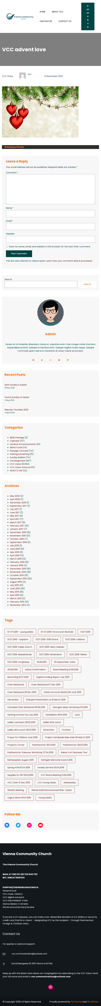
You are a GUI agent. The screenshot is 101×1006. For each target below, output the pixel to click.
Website (10, 233)
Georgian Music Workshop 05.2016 (70, 707)
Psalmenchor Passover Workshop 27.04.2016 (30, 752)
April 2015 (15, 595)
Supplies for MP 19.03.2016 (20, 775)
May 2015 (14, 591)
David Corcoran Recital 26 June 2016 (62, 692)
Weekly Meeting (15, 790)
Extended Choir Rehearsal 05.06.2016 (26, 707)
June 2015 (15, 588)
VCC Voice (7, 76)
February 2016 (17, 562)
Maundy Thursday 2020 (16, 409)
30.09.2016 (12, 669)
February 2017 (17, 525)
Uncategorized (17, 460)
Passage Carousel (19, 450)
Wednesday (70, 782)
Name (10, 208)
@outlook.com (39, 953)
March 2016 (16, 558)
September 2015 (18, 578)
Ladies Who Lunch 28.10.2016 (21, 729)
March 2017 (16, 522)
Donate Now (88, 16)
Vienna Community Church (27, 853)
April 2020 (15, 499)
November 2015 (18, 572)
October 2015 (17, 575)
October (66, 729)
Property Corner (16, 744)
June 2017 (15, 512)
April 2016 (15, 555)
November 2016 (18, 535)
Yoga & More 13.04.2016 (19, 797)
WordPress (92, 1001)
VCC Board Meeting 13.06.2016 (56, 775)
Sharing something (19, 454)
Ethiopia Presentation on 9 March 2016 (45, 699)
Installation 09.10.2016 (56, 714)
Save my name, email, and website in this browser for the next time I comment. (50, 246)
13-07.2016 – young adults (20, 631)
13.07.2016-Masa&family (19, 654)
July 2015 (14, 585)
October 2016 (17, 538)
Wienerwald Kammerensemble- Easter (51, 790)
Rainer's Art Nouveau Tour (74, 752)
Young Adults (45, 797)
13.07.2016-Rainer (78, 654)
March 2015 (16, 598)
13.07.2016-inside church (19, 646)
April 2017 (15, 519)
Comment (12, 172)
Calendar (14, 440)
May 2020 (15, 496)
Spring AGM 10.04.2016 (18, 767)
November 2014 (18, 605)
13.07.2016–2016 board (47, 639)
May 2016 (14, 552)
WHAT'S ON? (16, 470)
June (77, 714)
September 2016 (18, 542)
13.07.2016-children (75, 639)
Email (9, 220)
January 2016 (16, 565)
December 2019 (18, 502)
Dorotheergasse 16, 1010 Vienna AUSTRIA (32, 963)
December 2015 (18, 568)
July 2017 (14, 509)
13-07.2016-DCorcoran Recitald (57, 631)
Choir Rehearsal (15, 684)
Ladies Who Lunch (52, 722)
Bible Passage (17, 437)
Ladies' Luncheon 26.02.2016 (21, 722)
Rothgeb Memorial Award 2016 (57, 759)
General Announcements (23, 444)
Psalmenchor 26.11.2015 (43, 744)
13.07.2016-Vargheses (18, 662)
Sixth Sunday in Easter (16, 384)
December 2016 (18, 532)
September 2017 (18, 505)
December (13, 699)
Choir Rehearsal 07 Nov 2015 (45, 684)
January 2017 (16, 529)
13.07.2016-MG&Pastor (50, 654)
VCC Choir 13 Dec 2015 (18, 782)
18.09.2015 (42, 662)
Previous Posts (14, 147)
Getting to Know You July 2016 (22, 714)
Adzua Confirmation (35, 669)
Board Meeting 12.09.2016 (65, 669)
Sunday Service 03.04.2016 (50, 767)
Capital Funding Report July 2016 (52, 677)
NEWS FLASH (16, 447)
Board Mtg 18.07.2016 (18, 677)
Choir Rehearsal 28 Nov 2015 (21, 692)
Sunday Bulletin (17, 457)
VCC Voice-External (20, 467)
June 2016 (15, 548)
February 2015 (17, 601)
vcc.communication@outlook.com (51, 976)
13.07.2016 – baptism (17, 639)
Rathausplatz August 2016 (20, 759)
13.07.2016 (85, 631)
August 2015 (16, 581)
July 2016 (14, 545)
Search (8, 279)
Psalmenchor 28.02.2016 (75, 744)
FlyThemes (76, 1001)
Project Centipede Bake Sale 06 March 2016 (67, 737)
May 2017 (14, 515)
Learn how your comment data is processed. (69, 260)
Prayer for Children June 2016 (22, 737)
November (48, 729)
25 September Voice (64, 662)
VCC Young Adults (47, 782)
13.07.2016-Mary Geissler (51, 646)
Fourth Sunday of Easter (17, 397)
